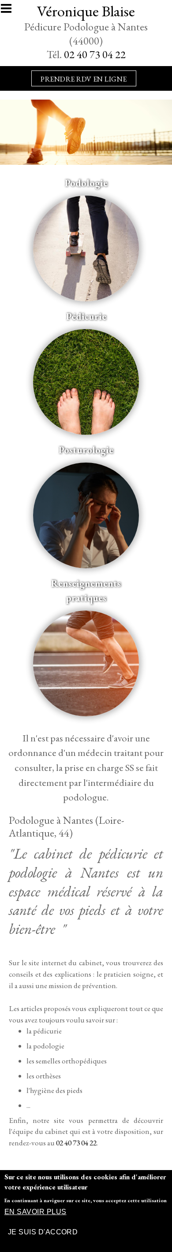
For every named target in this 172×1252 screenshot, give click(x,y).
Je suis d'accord (43, 1232)
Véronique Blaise (86, 11)
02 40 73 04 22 (95, 54)
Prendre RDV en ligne (84, 79)
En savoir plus (35, 1211)
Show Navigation (10, 11)
